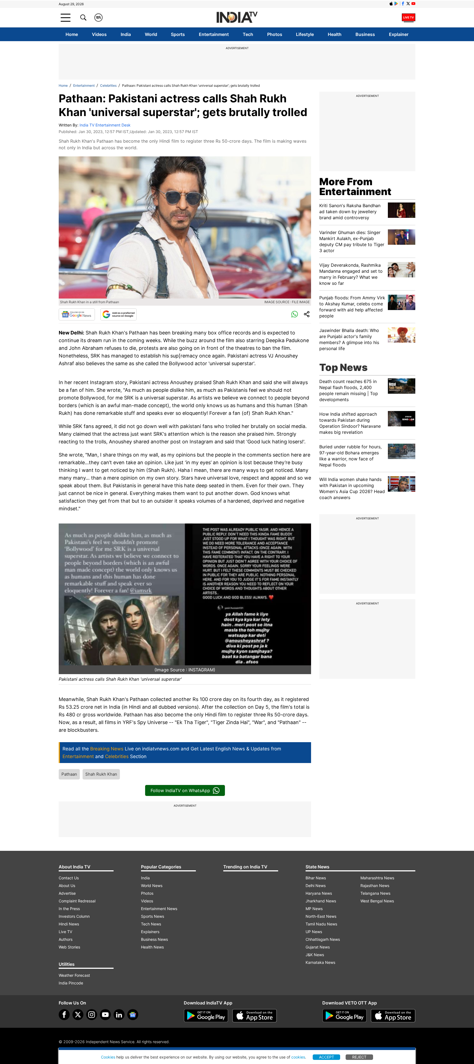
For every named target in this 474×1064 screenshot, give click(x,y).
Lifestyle (305, 34)
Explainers (150, 931)
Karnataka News (320, 962)
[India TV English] (237, 18)
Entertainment (214, 34)
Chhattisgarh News (323, 939)
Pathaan (69, 774)
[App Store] (254, 1015)
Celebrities (108, 85)
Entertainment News (159, 908)
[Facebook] (64, 1014)
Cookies (108, 1057)
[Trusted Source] (118, 314)
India (126, 34)
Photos (274, 34)
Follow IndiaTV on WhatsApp (180, 790)
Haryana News (319, 893)
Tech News (151, 924)
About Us (67, 885)
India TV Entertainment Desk (105, 125)
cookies (298, 1057)
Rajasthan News (374, 885)
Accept (326, 1057)
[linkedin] (119, 1014)
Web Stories (69, 947)
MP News (314, 908)
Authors (65, 939)
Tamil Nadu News (321, 924)
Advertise (67, 893)
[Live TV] (408, 17)
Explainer (398, 34)
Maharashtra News (377, 878)
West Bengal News (377, 901)
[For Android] (344, 1015)
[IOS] (391, 3)
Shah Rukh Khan (101, 774)
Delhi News (316, 885)
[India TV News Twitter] (408, 3)
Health (335, 34)
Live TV (65, 931)
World (151, 34)
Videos (99, 34)
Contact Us (69, 878)
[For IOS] (393, 1015)
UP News (314, 931)
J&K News (315, 954)
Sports (178, 34)
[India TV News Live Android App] (206, 1015)
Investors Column (74, 916)
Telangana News (375, 893)
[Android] (396, 3)
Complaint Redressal (77, 901)
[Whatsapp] (294, 314)
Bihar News (316, 878)
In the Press (69, 908)
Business (365, 34)
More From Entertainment (355, 187)
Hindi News (69, 924)
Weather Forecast (74, 975)
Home (72, 34)
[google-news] (132, 1014)
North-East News (321, 916)
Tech (248, 34)
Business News (154, 939)
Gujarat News (318, 947)
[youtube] (105, 1014)
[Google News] (77, 314)
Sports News (152, 916)
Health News (152, 947)
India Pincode (71, 983)
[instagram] (91, 1014)
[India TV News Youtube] (413, 3)
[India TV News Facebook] (403, 3)
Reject (359, 1057)
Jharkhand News (321, 901)
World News (151, 885)
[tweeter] (77, 1014)
